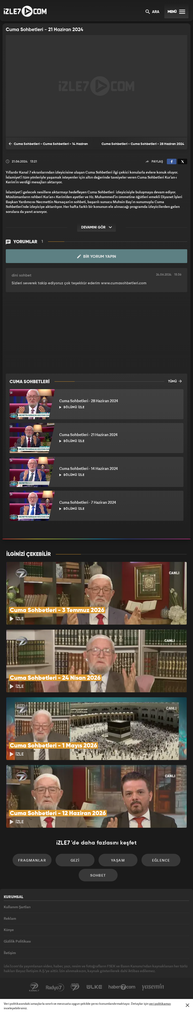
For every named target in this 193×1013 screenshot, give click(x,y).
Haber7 (122, 987)
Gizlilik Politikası (17, 941)
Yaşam (118, 860)
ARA (155, 12)
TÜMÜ (172, 381)
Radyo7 (55, 987)
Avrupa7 (75, 987)
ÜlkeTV (94, 987)
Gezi (75, 860)
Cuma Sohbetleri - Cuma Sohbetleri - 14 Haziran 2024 (48, 145)
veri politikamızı (160, 1003)
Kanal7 (34, 987)
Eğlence (161, 860)
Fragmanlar (32, 860)
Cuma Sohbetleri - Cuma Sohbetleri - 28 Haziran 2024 (143, 144)
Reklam (10, 918)
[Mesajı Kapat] (187, 1005)
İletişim (10, 952)
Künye (9, 929)
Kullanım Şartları (17, 906)
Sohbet (98, 875)
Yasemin (153, 987)
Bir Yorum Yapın (99, 257)
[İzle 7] (25, 11)
